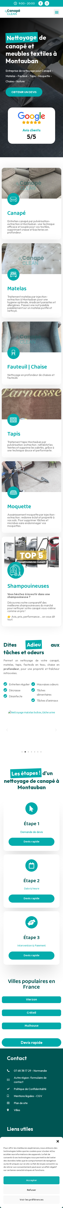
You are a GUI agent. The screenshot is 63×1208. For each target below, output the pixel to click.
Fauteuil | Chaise (27, 367)
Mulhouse (31, 1025)
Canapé (16, 213)
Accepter (31, 1180)
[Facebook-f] (40, 3)
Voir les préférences (31, 1200)
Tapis (13, 434)
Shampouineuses (28, 586)
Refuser (31, 1190)
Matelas (16, 288)
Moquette (19, 506)
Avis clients (31, 130)
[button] (57, 1141)
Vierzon (31, 999)
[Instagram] (47, 3)
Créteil (31, 1012)
